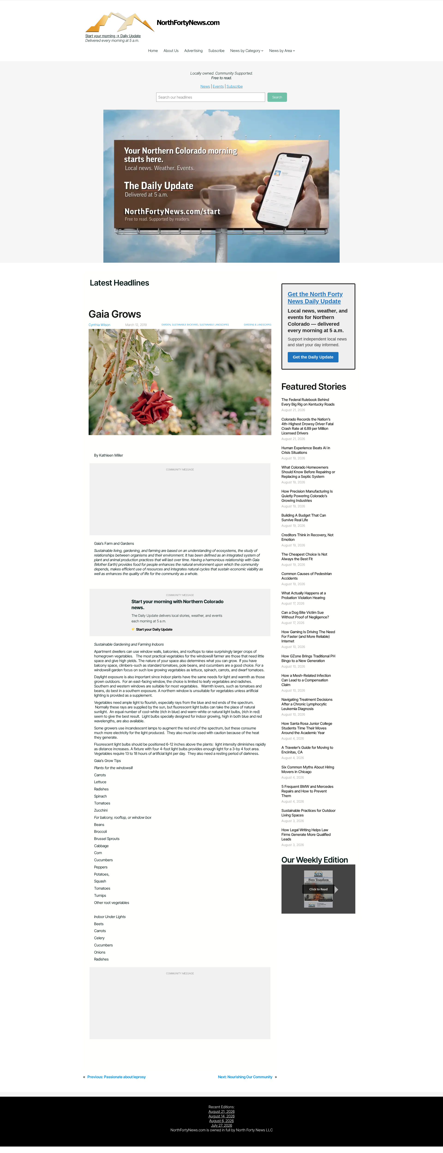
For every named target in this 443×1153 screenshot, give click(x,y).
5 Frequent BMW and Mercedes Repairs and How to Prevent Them (307, 791)
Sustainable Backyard (185, 324)
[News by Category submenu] (262, 50)
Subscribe (235, 86)
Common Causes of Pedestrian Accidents (306, 576)
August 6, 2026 (221, 1120)
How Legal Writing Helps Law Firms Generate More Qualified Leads (306, 834)
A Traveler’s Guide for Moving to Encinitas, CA (307, 749)
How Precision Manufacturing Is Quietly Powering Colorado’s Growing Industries (307, 496)
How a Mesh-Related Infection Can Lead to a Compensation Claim (306, 680)
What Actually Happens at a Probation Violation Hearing (303, 595)
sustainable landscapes (214, 324)
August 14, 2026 (222, 1116)
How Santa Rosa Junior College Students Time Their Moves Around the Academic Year (306, 728)
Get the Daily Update (313, 357)
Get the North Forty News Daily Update (315, 298)
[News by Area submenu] (294, 50)
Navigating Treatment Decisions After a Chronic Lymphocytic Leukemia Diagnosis (306, 704)
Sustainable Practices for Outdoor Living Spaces (308, 812)
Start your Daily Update (153, 629)
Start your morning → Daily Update (113, 35)
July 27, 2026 (221, 1125)
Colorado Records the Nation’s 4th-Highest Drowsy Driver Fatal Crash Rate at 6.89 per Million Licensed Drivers (307, 426)
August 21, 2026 (222, 1111)
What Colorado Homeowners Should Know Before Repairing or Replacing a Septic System (308, 472)
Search (277, 97)
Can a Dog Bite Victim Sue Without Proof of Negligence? (305, 614)
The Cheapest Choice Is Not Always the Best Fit (304, 556)
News (205, 86)
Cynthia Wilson (99, 325)
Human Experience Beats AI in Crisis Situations (305, 450)
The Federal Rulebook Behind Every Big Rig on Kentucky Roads (308, 401)
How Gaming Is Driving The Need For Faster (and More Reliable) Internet (308, 636)
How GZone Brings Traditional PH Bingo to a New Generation (308, 658)
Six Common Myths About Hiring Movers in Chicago (307, 769)
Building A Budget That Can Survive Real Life (303, 517)
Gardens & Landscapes (257, 324)
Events (218, 86)
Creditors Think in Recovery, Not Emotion (307, 537)
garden (166, 324)
